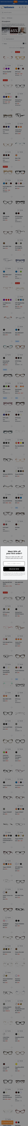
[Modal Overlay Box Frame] (14, 563)
